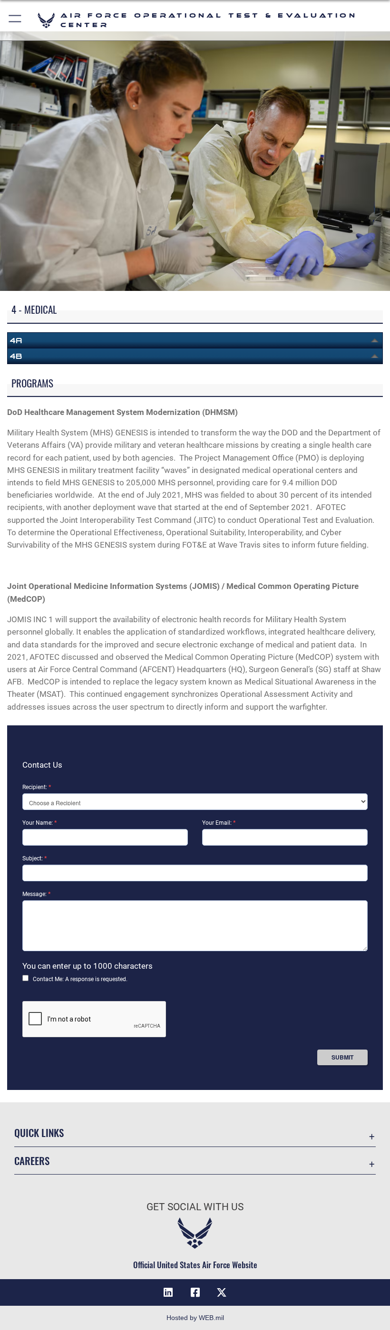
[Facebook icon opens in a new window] (195, 1292)
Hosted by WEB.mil (195, 1317)
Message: (36, 894)
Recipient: (36, 787)
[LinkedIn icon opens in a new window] (168, 1292)
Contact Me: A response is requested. (80, 979)
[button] (15, 20)
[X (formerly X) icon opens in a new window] (221, 1292)
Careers (31, 1160)
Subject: (34, 858)
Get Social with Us (195, 1207)
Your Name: (39, 822)
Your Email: (218, 822)
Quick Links (39, 1132)
